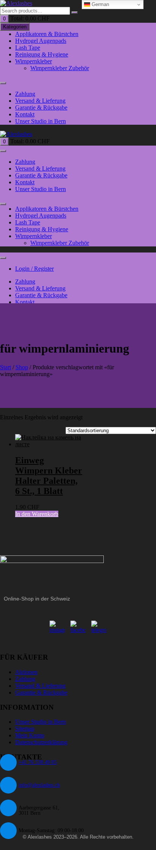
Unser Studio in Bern (40, 121)
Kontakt (24, 114)
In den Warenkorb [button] (36, 514)
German (99, 4)
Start (5, 367)
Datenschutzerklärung (41, 742)
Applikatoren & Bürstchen (46, 34)
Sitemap (24, 728)
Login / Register (34, 268)
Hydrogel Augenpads (40, 41)
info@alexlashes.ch (39, 785)
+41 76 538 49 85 (38, 762)
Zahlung (25, 94)
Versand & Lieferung (40, 100)
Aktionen (26, 672)
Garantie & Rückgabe (41, 107)
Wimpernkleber (33, 61)
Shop (22, 367)
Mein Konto (29, 735)
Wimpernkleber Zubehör (59, 68)
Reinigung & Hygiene (41, 54)
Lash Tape (27, 47)
